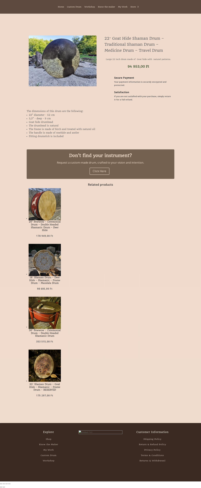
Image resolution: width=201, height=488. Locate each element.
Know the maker (106, 7)
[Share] (6, 483)
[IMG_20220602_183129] (63, 85)
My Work (122, 7)
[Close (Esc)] (9, 483)
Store (133, 7)
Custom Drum (74, 7)
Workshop (89, 7)
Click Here (99, 171)
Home (61, 7)
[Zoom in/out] (1, 483)
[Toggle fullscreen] (4, 483)
